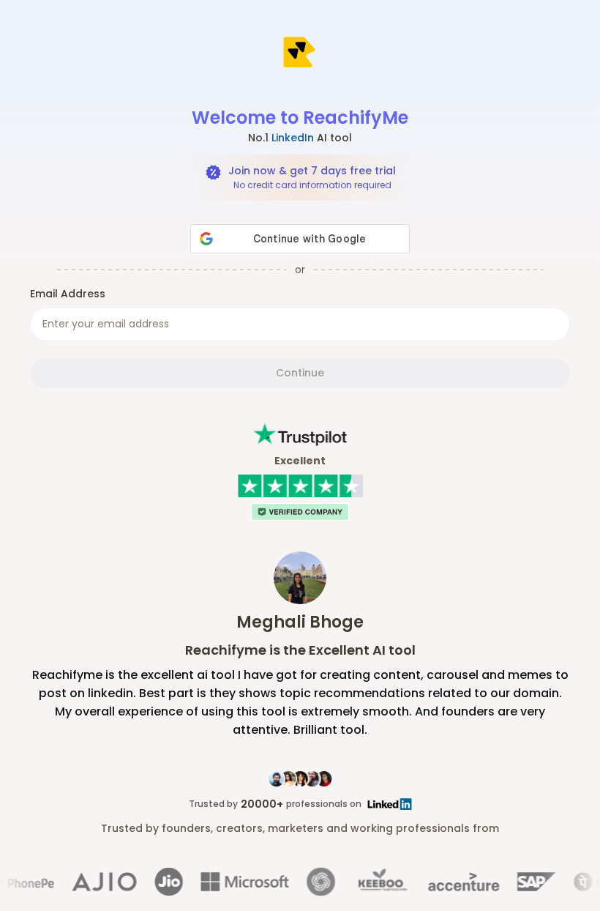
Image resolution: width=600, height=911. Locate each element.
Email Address (67, 293)
